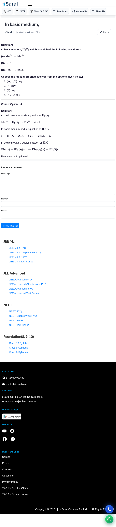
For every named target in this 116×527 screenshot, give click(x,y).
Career (6, 457)
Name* (4, 198)
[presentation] (25, 49)
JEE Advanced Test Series (24, 293)
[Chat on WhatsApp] (109, 519)
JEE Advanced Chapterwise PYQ (28, 284)
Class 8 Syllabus (18, 352)
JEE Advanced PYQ (20, 279)
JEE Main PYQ (17, 248)
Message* (6, 173)
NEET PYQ (15, 311)
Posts (5, 463)
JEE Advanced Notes (21, 288)
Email (4, 210)
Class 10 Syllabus (19, 343)
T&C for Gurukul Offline (15, 488)
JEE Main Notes (18, 257)
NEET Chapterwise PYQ (23, 315)
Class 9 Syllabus (18, 347)
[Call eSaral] (109, 509)
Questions (8, 475)
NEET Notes (16, 320)
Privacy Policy (10, 481)
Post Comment (10, 225)
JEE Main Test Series (21, 261)
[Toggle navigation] (30, 4)
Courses (7, 469)
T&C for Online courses (15, 494)
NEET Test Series (19, 325)
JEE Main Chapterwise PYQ (25, 252)
